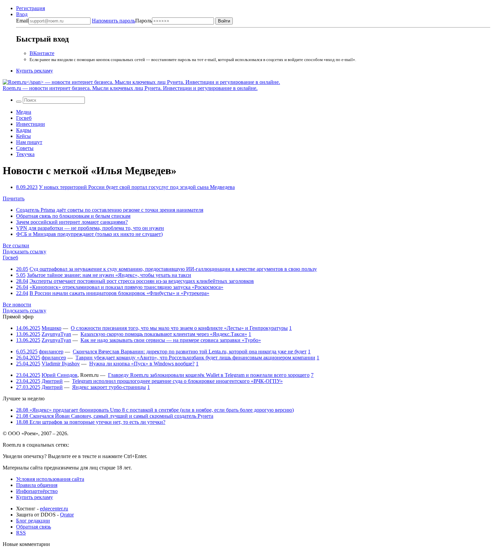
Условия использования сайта (50, 479)
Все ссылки (16, 245)
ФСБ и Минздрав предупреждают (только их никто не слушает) (89, 234)
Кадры (23, 130)
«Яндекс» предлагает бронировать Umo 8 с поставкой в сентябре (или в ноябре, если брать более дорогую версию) (155, 410)
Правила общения (36, 485)
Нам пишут (29, 142)
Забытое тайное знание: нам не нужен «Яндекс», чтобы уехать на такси (109, 275)
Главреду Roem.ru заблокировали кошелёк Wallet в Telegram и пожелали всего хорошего (209, 375)
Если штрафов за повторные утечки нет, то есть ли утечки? (90, 422)
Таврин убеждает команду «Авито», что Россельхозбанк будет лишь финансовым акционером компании (195, 357)
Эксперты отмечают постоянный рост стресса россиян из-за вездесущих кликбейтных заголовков (142, 281)
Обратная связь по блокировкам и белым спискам (73, 216)
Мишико (51, 328)
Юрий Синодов (59, 375)
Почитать (13, 198)
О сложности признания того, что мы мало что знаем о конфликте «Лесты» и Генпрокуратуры (179, 328)
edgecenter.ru (54, 508)
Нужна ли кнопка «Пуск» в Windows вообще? (142, 363)
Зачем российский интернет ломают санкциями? (72, 222)
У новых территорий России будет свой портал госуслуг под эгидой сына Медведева (137, 187)
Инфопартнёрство (37, 491)
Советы (25, 148)
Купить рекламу (34, 70)
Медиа (23, 112)
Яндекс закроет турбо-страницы (109, 387)
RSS (21, 533)
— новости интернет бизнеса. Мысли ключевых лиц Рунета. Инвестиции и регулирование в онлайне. (130, 88)
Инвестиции (30, 124)
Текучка (25, 154)
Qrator (67, 514)
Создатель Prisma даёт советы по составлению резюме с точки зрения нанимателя (109, 210)
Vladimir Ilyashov (61, 363)
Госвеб (24, 118)
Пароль (122, 20)
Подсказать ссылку (24, 251)
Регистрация (30, 8)
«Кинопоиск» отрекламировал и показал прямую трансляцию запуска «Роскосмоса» (126, 287)
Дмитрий (52, 381)
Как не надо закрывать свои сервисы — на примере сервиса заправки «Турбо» (170, 340)
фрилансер (51, 351)
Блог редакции (33, 520)
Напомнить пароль (113, 20)
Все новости (17, 304)
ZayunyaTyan (56, 334)
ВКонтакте (42, 53)
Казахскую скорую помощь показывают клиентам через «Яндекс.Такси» (163, 334)
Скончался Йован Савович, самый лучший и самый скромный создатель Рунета (114, 416)
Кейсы (23, 136)
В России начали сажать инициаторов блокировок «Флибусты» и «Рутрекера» (119, 293)
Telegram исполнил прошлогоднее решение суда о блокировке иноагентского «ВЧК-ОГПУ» (177, 381)
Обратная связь (33, 527)
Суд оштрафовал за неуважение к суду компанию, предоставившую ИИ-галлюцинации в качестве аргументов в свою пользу (173, 269)
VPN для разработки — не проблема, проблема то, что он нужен (90, 228)
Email (22, 20)
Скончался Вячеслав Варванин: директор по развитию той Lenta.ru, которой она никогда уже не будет (190, 351)
